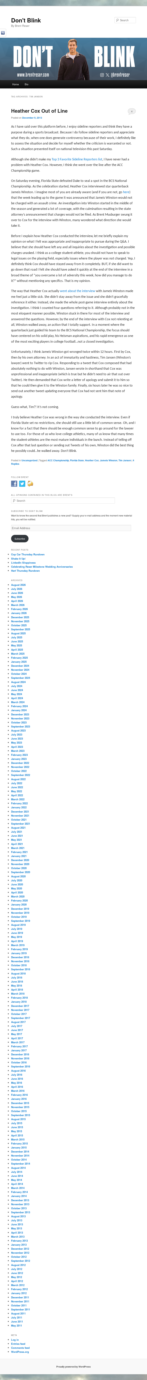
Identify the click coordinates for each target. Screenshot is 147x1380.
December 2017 (20, 1006)
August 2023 (18, 730)
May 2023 (16, 742)
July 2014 (16, 1172)
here (126, 192)
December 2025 (20, 617)
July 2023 (16, 734)
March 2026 (17, 605)
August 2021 (18, 827)
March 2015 (17, 1139)
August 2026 (18, 585)
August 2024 (18, 682)
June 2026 (17, 593)
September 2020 (20, 872)
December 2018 (20, 957)
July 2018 (16, 977)
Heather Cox (92, 460)
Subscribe (20, 538)
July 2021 (16, 831)
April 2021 (17, 844)
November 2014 (20, 1155)
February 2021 (19, 852)
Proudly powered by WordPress (73, 1366)
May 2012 (16, 1277)
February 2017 (19, 1046)
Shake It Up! (18, 558)
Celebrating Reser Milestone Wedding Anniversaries (42, 566)
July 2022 (16, 783)
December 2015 (20, 1103)
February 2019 (19, 949)
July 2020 (16, 880)
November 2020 (20, 864)
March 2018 (17, 993)
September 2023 (20, 726)
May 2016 (16, 1082)
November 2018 (20, 961)
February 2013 (19, 1240)
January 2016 (19, 1099)
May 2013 (16, 1228)
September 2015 (20, 1115)
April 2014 (17, 1184)
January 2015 (19, 1147)
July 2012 (16, 1269)
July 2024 (16, 686)
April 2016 (17, 1087)
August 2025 (18, 633)
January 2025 (19, 661)
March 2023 (17, 751)
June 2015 (17, 1127)
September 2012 (20, 1261)
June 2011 (17, 1321)
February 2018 (19, 997)
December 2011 (20, 1297)
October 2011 (19, 1305)
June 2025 (17, 641)
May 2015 (16, 1131)
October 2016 (19, 1062)
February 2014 (19, 1192)
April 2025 (17, 649)
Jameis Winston (108, 460)
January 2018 (19, 1001)
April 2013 (17, 1232)
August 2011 (18, 1313)
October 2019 (19, 917)
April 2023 (17, 747)
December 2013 (20, 1200)
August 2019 (18, 925)
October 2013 (19, 1208)
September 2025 (20, 629)
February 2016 (19, 1095)
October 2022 (19, 771)
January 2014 (19, 1196)
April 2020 (17, 892)
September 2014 (20, 1163)
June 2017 (17, 1030)
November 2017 (20, 1010)
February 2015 (19, 1143)
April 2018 (17, 989)
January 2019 (19, 953)
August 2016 (18, 1070)
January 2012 (19, 1293)
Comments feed (20, 1348)
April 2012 (17, 1281)
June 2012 (17, 1273)
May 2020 (16, 888)
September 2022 (20, 775)
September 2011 (20, 1309)
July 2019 (16, 929)
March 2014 (17, 1188)
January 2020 (19, 904)
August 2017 (18, 1022)
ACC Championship (58, 460)
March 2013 (17, 1236)
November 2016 (20, 1058)
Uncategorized (29, 460)
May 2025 (16, 645)
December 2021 (20, 811)
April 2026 (17, 601)
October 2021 (19, 819)
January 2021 (19, 856)
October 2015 (19, 1111)
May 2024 (16, 694)
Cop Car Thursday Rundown (28, 554)
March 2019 (17, 945)
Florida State (77, 460)
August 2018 (18, 973)
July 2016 (16, 1074)
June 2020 (17, 884)
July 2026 (16, 589)
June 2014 (17, 1176)
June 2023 (17, 738)
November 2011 (20, 1301)
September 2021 (20, 823)
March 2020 (17, 896)
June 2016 (17, 1078)
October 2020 (19, 868)
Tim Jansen (124, 460)
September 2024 (20, 678)
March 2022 (17, 799)
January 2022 (19, 807)
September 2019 (20, 921)
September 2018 (20, 969)
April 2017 (17, 1038)
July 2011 (16, 1317)
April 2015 (17, 1135)
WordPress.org (20, 1352)
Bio (26, 84)
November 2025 (20, 621)
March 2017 (17, 1042)
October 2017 (19, 1014)
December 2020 (20, 860)
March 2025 (17, 653)
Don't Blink (26, 20)
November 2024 (20, 670)
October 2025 (19, 625)
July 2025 (16, 637)
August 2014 (18, 1168)
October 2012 (19, 1257)
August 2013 (18, 1216)
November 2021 (20, 815)
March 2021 (17, 848)
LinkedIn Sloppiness (23, 562)
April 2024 (17, 698)
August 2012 (18, 1265)
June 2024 (17, 690)
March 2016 (17, 1091)
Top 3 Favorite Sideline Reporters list (77, 159)
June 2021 (17, 835)
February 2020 (19, 900)
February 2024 (19, 706)
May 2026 (16, 597)
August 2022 (18, 779)
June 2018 (17, 981)
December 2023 (20, 714)
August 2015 (18, 1119)
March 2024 (17, 702)
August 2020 (18, 876)
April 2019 (17, 941)
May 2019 (16, 937)
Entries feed (18, 1344)
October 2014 (19, 1159)
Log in (15, 1339)
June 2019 (17, 933)
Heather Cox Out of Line (39, 110)
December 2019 (20, 908)
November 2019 (20, 913)
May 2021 (16, 839)
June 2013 (17, 1224)
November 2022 (20, 767)
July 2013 (16, 1220)
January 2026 (19, 613)
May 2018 (16, 985)
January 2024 (19, 710)
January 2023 (19, 759)
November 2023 (20, 718)
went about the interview (78, 291)
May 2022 (16, 791)
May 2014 (16, 1180)
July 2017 (16, 1026)
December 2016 (20, 1054)
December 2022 (20, 763)
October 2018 (19, 965)
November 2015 (20, 1107)
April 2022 (17, 795)
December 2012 (20, 1248)
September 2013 (20, 1212)
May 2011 (16, 1325)
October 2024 (19, 674)
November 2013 (20, 1204)
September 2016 (20, 1066)
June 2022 (17, 787)
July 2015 (16, 1123)
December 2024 (20, 665)
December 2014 (20, 1151)
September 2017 (20, 1018)
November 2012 (20, 1252)
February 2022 (19, 803)
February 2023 (19, 755)
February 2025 (19, 657)
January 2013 (19, 1244)
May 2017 (16, 1034)
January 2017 (19, 1050)
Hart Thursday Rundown (25, 570)
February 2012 (19, 1289)
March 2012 (17, 1285)
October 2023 (19, 722)
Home (15, 84)
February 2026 (19, 609)
